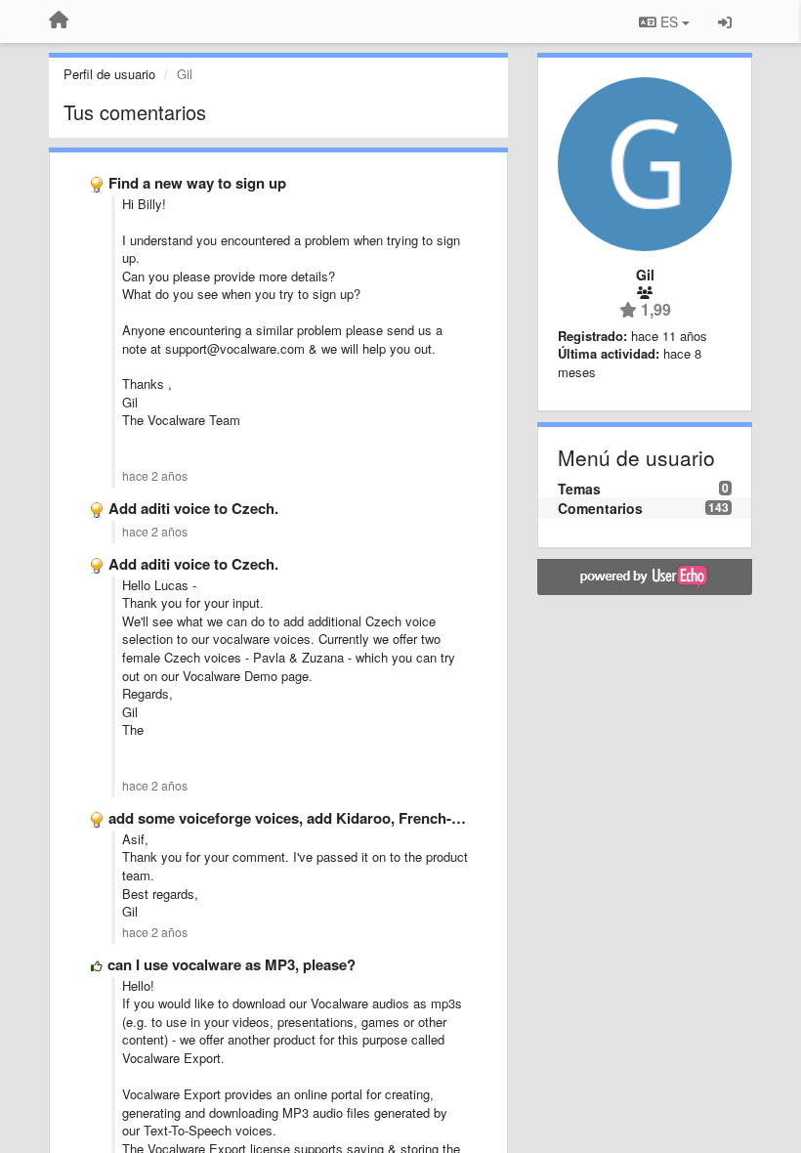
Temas (579, 488)
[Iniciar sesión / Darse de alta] (724, 21)
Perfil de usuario (109, 73)
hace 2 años (155, 476)
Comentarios (600, 508)
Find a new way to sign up (197, 182)
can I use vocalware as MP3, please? (231, 964)
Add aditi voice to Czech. (193, 508)
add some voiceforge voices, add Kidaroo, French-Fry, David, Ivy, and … (353, 818)
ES (669, 21)
